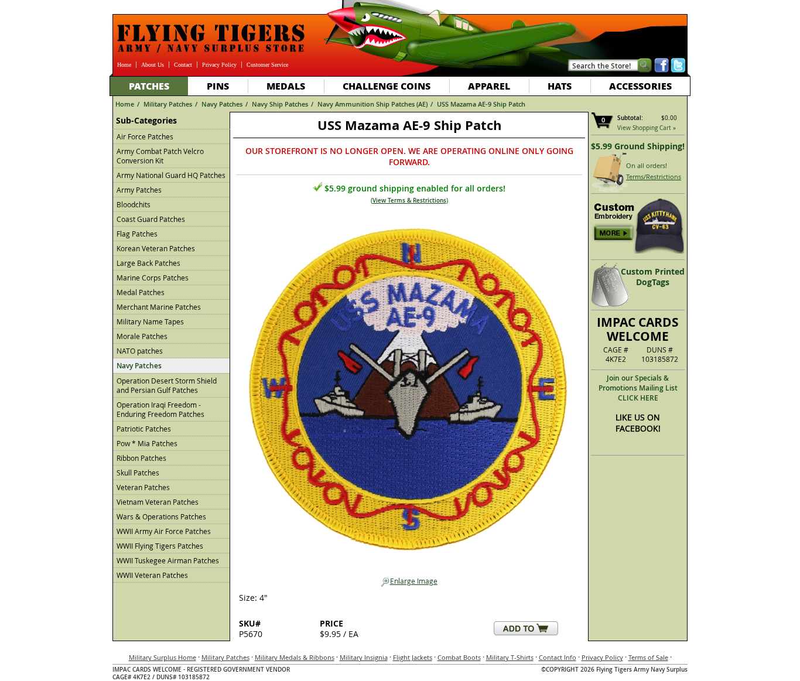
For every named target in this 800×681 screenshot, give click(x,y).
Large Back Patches (148, 263)
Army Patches (139, 189)
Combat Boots (459, 657)
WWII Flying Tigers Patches (160, 545)
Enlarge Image (413, 581)
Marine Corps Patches (153, 277)
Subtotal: (630, 118)
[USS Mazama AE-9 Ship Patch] (408, 386)
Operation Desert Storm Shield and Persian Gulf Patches (167, 385)
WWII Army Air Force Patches (164, 531)
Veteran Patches (143, 487)
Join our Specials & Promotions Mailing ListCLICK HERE (638, 388)
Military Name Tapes (150, 321)
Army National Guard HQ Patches (171, 175)
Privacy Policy (219, 64)
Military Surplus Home (162, 657)
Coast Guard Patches (151, 219)
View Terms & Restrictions (409, 200)
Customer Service (267, 64)
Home (124, 64)
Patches (149, 86)
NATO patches (140, 350)
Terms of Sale (648, 657)
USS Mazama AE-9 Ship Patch (481, 104)
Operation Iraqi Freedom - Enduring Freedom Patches (160, 409)
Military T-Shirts (510, 657)
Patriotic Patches (144, 428)
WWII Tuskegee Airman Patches (168, 560)
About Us (152, 64)
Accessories (640, 86)
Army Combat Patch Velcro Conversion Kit (160, 155)
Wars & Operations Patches (161, 516)
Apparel (489, 86)
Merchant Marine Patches (159, 307)
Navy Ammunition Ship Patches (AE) (372, 104)
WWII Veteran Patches (152, 575)
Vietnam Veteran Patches (158, 502)
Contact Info (557, 657)
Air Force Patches (145, 136)
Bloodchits (134, 204)
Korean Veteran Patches (156, 248)
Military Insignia (364, 657)
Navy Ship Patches (280, 104)
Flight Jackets (412, 657)
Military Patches (167, 104)
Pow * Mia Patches (147, 443)
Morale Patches (142, 336)
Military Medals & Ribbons (294, 657)
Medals (285, 86)
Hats (560, 86)
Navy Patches (221, 104)
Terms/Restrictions (653, 176)
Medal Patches (141, 292)
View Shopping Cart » (646, 128)
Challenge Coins (386, 86)
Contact (183, 64)
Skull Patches (138, 472)
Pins (218, 86)
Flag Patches (137, 233)
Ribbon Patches (141, 458)
